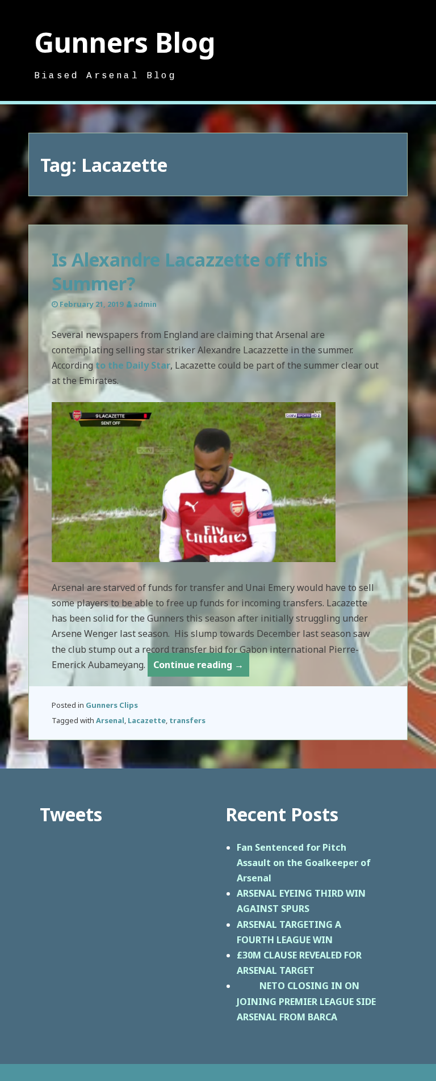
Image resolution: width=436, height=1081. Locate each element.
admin (145, 304)
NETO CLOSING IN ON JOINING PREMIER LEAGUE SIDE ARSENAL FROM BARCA (306, 1001)
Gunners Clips (112, 705)
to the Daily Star (132, 365)
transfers (187, 720)
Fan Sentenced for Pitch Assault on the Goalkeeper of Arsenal (304, 862)
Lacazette (147, 720)
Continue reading (201, 667)
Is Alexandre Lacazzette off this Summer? (190, 271)
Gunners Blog (125, 42)
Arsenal (110, 720)
